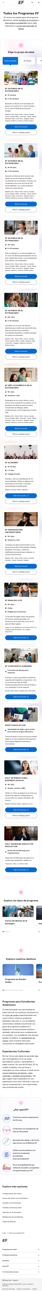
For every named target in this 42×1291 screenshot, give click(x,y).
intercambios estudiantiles (16, 23)
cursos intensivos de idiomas (14, 1073)
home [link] (4, 1233)
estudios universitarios (22, 1076)
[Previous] (34, 931)
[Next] (38, 931)
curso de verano (12, 1015)
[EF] (21, 2)
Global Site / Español (11, 1280)
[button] (3, 2)
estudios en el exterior (28, 20)
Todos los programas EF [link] (16, 1233)
